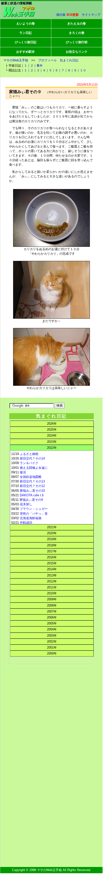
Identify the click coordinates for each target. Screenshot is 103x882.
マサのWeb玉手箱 (15, 60)
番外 (39, 65)
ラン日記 (25, 33)
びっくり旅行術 (77, 42)
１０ (83, 70)
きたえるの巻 (76, 23)
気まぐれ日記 (69, 60)
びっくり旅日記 (25, 42)
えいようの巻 (25, 23)
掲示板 (61, 14)
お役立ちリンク (77, 51)
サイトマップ (91, 14)
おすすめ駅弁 (25, 51)
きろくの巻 (76, 33)
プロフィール (47, 60)
